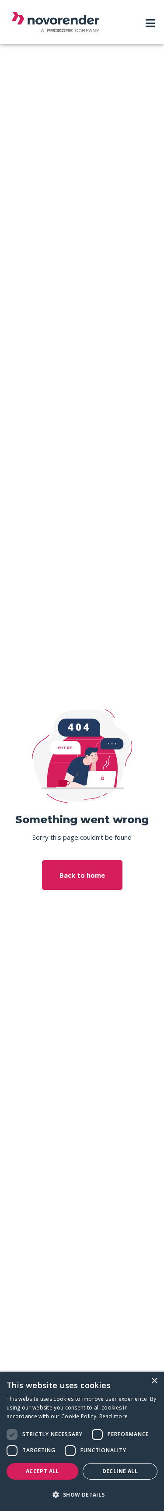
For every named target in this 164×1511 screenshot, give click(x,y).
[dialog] (82, 1441)
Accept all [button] (42, 1471)
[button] (82, 1495)
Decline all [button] (120, 1471)
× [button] (154, 1381)
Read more (113, 1416)
